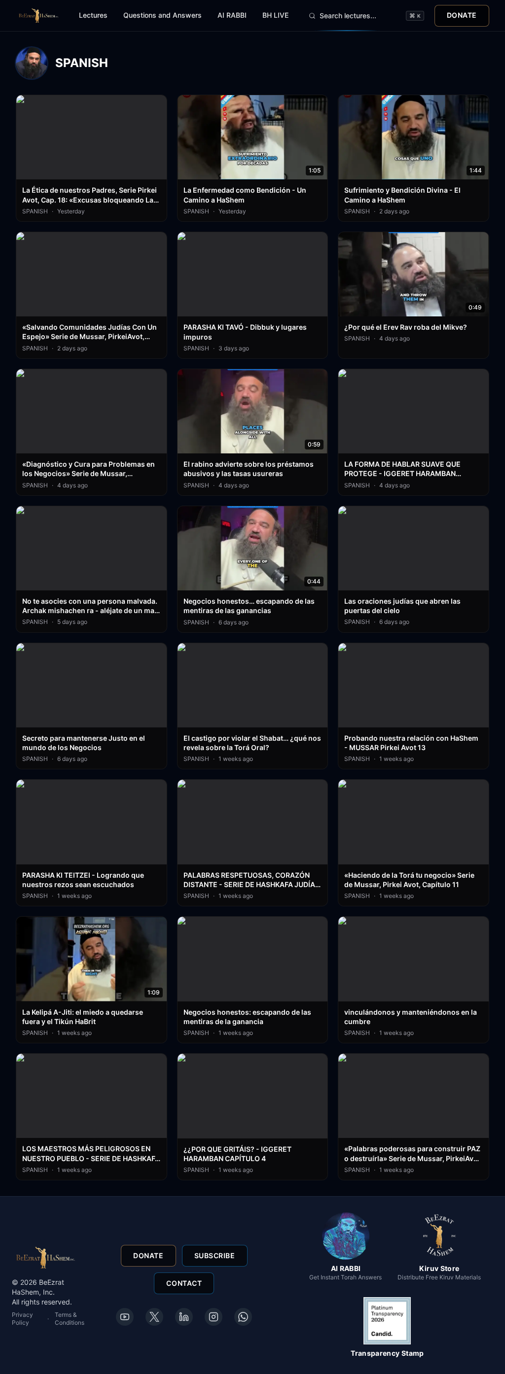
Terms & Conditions (69, 1318)
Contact (184, 1283)
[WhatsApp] (243, 1317)
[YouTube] (125, 1317)
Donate (462, 15)
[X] (154, 1317)
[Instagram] (213, 1317)
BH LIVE (275, 15)
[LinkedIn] (184, 1317)
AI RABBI (232, 15)
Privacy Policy (22, 1318)
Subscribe (214, 1255)
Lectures (93, 15)
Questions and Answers (162, 15)
